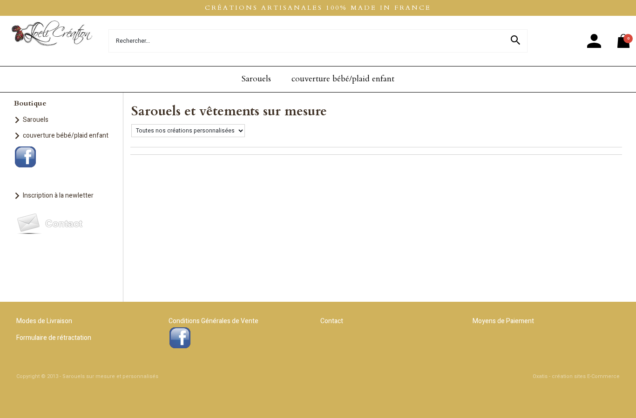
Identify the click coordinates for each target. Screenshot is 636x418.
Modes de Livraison (44, 321)
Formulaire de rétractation (53, 338)
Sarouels (256, 79)
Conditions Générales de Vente (213, 321)
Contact (331, 321)
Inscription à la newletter (58, 195)
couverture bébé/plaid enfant (342, 79)
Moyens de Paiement (503, 321)
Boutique (30, 103)
